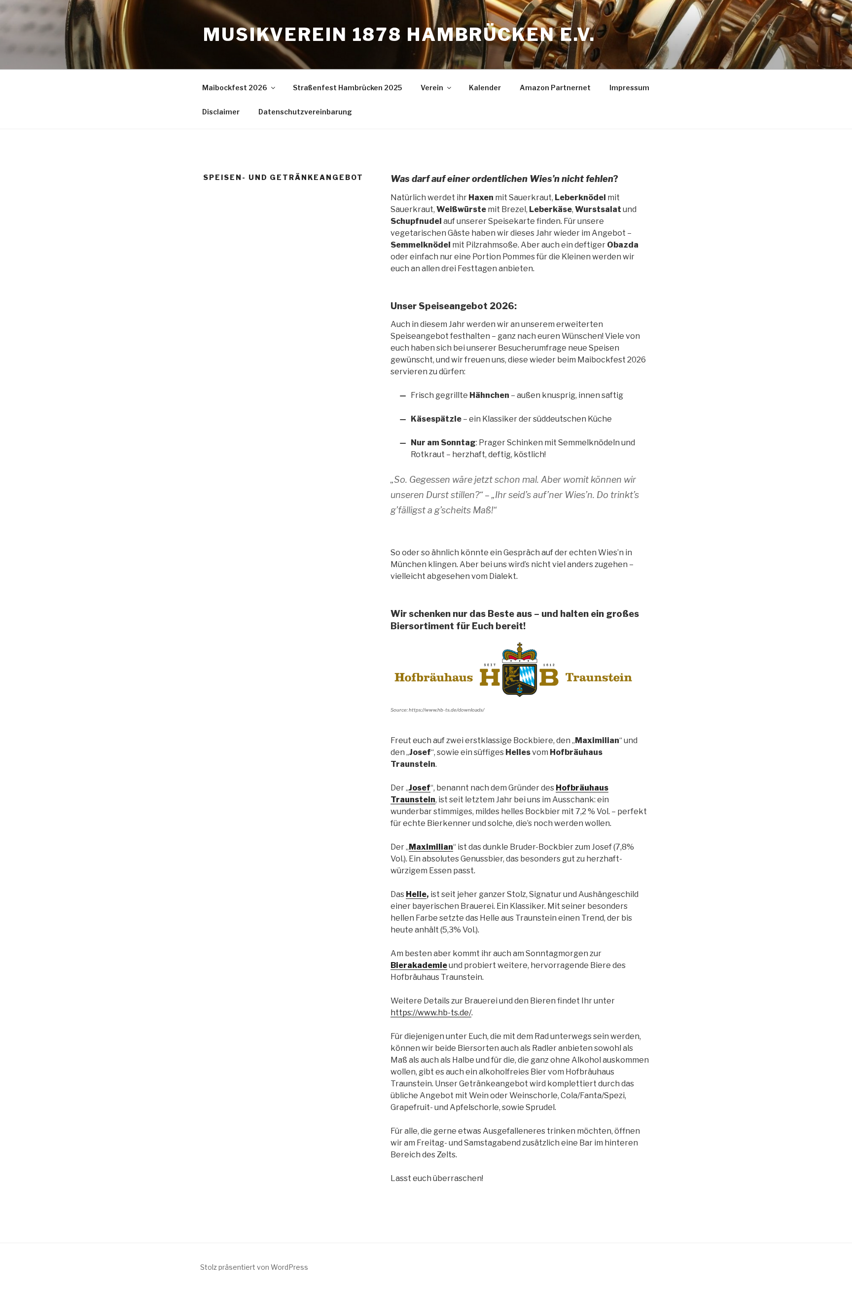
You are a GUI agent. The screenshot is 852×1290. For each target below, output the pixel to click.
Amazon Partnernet (555, 87)
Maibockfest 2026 (234, 87)
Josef (419, 787)
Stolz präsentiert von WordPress (254, 1267)
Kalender (485, 87)
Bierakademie (418, 965)
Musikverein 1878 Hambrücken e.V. (399, 34)
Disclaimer (221, 112)
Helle (416, 894)
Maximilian (431, 847)
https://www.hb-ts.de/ (430, 1012)
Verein (432, 87)
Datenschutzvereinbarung (305, 112)
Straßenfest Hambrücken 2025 (347, 87)
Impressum (629, 87)
